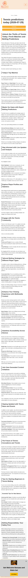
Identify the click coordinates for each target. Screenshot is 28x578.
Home (12, 15)
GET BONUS (14, 574)
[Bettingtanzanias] (5, 4)
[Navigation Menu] (25, 5)
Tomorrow (14, 29)
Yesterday (14, 26)
